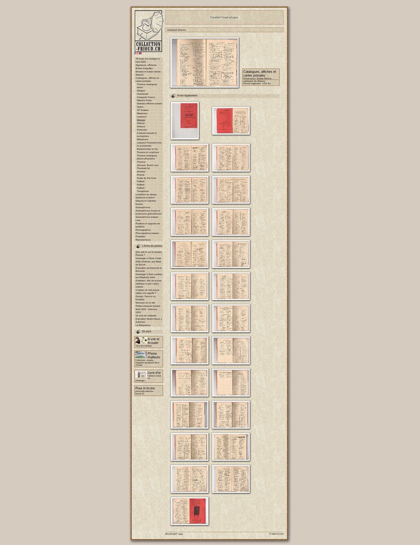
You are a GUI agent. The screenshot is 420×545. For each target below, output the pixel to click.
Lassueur (141, 116)
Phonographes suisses (147, 233)
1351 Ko (266, 83)
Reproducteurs (143, 240)
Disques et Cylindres (146, 201)
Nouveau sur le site (145, 302)
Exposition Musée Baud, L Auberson (149, 320)
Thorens (141, 162)
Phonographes (143, 230)
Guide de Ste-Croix (146, 178)
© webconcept (276, 534)
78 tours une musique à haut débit (148, 60)
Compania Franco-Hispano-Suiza (146, 98)
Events (139, 204)
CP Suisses (143, 110)
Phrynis (140, 175)
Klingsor (141, 90)
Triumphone (143, 191)
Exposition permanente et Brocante (149, 269)
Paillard (140, 181)
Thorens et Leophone (148, 152)
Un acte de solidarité (146, 315)
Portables (140, 236)
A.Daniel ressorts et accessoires (147, 134)
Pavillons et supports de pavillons (148, 225)
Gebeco (141, 126)
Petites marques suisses (148, 306)
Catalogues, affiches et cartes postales (147, 79)
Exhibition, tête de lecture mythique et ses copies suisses (148, 283)
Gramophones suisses (147, 217)
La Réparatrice (143, 325)
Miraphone (142, 113)
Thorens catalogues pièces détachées (147, 157)
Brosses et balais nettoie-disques (148, 73)
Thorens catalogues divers (147, 86)
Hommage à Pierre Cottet (148, 258)
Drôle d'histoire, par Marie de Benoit (148, 263)
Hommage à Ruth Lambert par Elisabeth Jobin (149, 276)
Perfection (142, 130)
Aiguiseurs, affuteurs (146, 65)
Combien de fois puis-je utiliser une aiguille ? (147, 291)
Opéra (140, 107)
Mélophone (142, 139)
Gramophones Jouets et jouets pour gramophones (149, 212)
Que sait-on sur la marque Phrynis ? (149, 253)
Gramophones (143, 207)
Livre (138, 220)
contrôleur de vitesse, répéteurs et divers (146, 196)
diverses (141, 171)
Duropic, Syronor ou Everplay (146, 298)
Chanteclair (142, 94)
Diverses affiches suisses (149, 103)
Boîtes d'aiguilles (144, 68)
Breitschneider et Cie (147, 149)
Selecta (141, 123)
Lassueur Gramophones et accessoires (149, 144)
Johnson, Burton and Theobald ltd (147, 166)
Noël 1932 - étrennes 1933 (146, 310)
